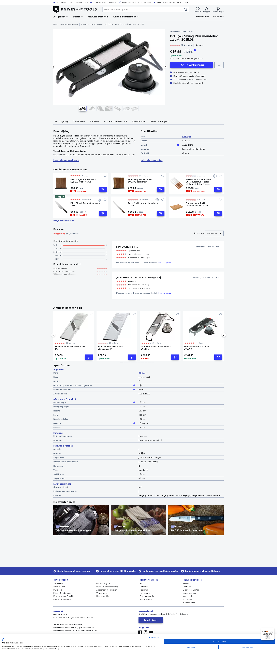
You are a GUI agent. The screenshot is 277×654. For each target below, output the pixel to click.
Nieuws (186, 583)
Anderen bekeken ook (115, 121)
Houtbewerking (103, 596)
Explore (76, 16)
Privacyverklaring (147, 596)
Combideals (78, 121)
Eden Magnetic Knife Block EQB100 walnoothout (83, 180)
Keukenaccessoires (88, 24)
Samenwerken (189, 602)
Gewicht (144, 145)
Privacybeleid (154, 637)
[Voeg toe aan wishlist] (219, 65)
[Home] (75, 9)
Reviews (94, 121)
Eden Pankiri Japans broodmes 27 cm (143, 204)
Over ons (187, 586)
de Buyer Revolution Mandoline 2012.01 (156, 347)
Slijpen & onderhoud (62, 593)
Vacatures (187, 599)
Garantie (144, 586)
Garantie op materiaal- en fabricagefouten (72, 385)
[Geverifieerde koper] (136, 247)
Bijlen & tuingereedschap (107, 586)
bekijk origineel (165, 262)
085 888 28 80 (60, 614)
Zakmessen (58, 583)
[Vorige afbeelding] (53, 67)
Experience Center (191, 590)
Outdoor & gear (103, 583)
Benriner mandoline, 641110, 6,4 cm (70, 347)
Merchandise (188, 596)
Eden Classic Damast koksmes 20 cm (85, 204)
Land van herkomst (62, 389)
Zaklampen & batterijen (106, 590)
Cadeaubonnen (189, 593)
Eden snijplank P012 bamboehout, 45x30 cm (197, 204)
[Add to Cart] (103, 189)
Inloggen (206, 12)
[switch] (267, 637)
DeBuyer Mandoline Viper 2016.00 (196, 347)
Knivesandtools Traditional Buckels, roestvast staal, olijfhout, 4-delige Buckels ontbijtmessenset (198, 181)
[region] (109, 71)
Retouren (144, 590)
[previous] (58, 334)
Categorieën (59, 16)
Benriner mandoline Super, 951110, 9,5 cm (110, 347)
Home (55, 24)
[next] (219, 334)
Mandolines (101, 24)
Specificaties (139, 121)
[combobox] (214, 233)
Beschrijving (61, 121)
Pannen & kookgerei (62, 599)
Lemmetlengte (59, 402)
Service (143, 583)
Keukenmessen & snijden (69, 24)
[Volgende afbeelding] (165, 67)
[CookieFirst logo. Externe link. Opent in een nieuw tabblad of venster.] (3, 639)
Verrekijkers (101, 593)
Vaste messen (59, 586)
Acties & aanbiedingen (124, 16)
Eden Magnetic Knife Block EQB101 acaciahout (141, 180)
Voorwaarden (146, 599)
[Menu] (272, 629)
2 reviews (188, 45)
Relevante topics (159, 121)
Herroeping (145, 593)
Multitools (57, 590)
